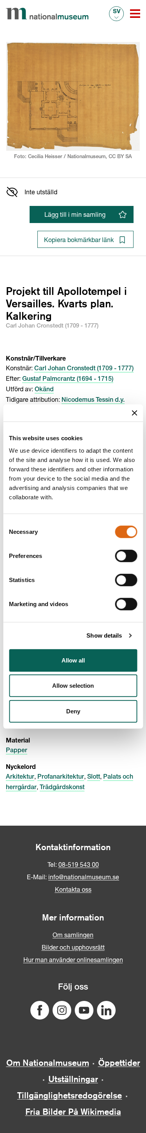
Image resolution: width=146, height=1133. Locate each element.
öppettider (119, 1063)
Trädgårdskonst (62, 788)
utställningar (73, 1079)
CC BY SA (120, 157)
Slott (93, 777)
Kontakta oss (73, 889)
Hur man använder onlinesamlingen (73, 959)
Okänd (44, 390)
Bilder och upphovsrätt (73, 947)
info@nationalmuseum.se (83, 876)
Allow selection (73, 685)
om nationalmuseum (47, 1063)
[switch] (126, 555)
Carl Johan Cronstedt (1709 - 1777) (84, 369)
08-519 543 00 (78, 864)
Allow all (73, 660)
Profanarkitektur (60, 777)
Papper (16, 751)
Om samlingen (73, 934)
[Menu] (135, 13)
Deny (73, 711)
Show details (104, 635)
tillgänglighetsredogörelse (69, 1095)
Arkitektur (20, 777)
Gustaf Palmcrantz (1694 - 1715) (67, 380)
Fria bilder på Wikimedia (73, 1112)
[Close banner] (134, 413)
